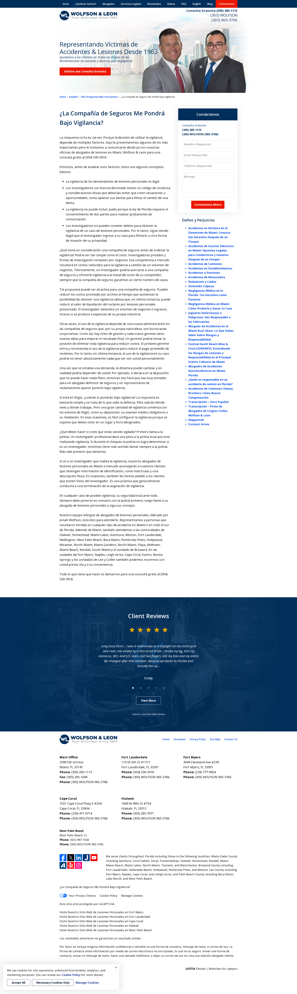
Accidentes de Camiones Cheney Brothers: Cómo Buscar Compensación (210, 393)
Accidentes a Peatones (204, 272)
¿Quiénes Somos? (85, 4)
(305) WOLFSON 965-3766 (89, 782)
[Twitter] (70, 857)
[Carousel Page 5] (164, 688)
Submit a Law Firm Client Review (148, 714)
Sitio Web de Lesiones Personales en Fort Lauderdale (115, 916)
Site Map (215, 739)
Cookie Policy (108, 895)
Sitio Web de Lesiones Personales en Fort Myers (111, 912)
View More (148, 700)
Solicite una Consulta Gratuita (85, 71)
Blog (210, 4)
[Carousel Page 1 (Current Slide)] (133, 688)
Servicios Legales (131, 4)
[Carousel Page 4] (156, 688)
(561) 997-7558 (79, 840)
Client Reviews (148, 616)
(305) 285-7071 (143, 813)
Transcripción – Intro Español (208, 402)
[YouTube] (93, 857)
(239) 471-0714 (81, 813)
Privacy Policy (198, 739)
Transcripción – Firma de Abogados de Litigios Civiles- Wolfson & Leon (208, 410)
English (197, 4)
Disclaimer (180, 739)
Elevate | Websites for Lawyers (211, 968)
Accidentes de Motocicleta (206, 277)
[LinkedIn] (78, 857)
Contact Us (230, 739)
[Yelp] (70, 865)
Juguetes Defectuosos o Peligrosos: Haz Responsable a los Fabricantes (209, 317)
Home (63, 96)
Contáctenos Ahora (207, 204)
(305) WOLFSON (224, 15)
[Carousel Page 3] (148, 688)
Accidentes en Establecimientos (210, 268)
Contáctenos (226, 4)
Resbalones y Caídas (202, 281)
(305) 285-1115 (81, 772)
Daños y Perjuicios (198, 220)
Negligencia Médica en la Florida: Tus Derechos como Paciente (207, 295)
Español (73, 96)
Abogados (108, 4)
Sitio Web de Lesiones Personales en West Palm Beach (116, 930)
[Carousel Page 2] (141, 688)
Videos (171, 4)
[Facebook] (63, 857)
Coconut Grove (198, 424)
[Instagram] (78, 865)
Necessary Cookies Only (52, 982)
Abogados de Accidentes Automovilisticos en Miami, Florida (207, 370)
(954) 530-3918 (143, 772)
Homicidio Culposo (201, 286)
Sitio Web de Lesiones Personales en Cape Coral (111, 921)
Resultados (154, 4)
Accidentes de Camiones (205, 264)
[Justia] (86, 857)
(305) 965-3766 (224, 19)
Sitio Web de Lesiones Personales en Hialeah (109, 925)
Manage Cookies (132, 895)
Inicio (66, 4)
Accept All (18, 982)
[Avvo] (63, 865)
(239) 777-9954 (205, 772)
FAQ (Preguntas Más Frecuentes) (99, 96)
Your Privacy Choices (82, 895)
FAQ (183, 4)
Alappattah (196, 420)
